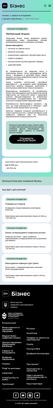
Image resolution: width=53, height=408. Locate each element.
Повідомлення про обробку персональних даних (26, 400)
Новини (6, 364)
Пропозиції (8, 384)
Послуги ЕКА (33, 349)
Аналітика (31, 333)
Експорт (30, 329)
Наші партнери (34, 384)
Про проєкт (32, 364)
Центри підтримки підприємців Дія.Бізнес (11, 344)
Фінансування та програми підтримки (11, 329)
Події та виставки (11, 368)
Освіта (29, 344)
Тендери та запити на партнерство (37, 339)
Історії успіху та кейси (10, 378)
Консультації (9, 323)
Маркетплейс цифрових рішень (11, 337)
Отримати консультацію (26, 139)
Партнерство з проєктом (34, 370)
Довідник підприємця (8, 358)
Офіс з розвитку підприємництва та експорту (36, 377)
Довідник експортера (37, 353)
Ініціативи (7, 373)
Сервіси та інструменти (8, 352)
